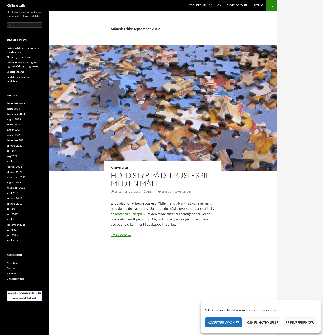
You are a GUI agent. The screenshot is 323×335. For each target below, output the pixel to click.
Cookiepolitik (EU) (200, 5)
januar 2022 (14, 135)
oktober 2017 (14, 203)
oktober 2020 (14, 172)
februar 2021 (14, 166)
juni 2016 (12, 235)
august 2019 (14, 182)
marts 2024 (13, 108)
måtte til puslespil (128, 214)
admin (150, 191)
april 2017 (12, 219)
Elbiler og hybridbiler (19, 57)
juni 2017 (12, 214)
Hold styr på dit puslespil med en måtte (160, 179)
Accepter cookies (224, 322)
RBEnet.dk (16, 5)
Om (219, 5)
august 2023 (14, 119)
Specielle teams (15, 71)
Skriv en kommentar (176, 191)
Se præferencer (300, 322)
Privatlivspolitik (237, 5)
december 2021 (16, 140)
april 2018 (12, 193)
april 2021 (12, 161)
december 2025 (16, 103)
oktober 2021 (14, 145)
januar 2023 (14, 129)
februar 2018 (14, 198)
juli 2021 (12, 150)
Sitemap (258, 5)
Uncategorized (15, 278)
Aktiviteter (119, 167)
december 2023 (16, 114)
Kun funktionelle (263, 322)
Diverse (11, 268)
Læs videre (121, 235)
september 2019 (16, 177)
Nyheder (12, 273)
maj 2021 (12, 156)
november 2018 (16, 187)
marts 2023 (13, 124)
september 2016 (16, 224)
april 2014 (12, 240)
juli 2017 (12, 208)
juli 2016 (12, 230)
